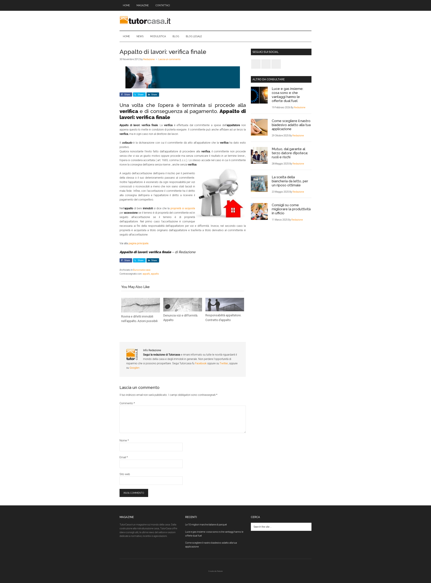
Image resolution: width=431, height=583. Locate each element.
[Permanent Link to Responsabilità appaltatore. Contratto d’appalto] (224, 300)
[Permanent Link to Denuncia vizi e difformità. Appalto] (182, 300)
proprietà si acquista (183, 208)
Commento (127, 403)
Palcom (220, 571)
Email (124, 457)
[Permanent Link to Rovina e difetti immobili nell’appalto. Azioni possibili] (140, 300)
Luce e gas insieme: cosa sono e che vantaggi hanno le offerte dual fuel (287, 95)
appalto (155, 273)
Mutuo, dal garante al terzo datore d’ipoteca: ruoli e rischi (290, 153)
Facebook (201, 363)
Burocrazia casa (141, 270)
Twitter (224, 363)
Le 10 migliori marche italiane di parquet (206, 524)
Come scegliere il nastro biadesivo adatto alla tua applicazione (291, 125)
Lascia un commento (169, 59)
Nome (124, 440)
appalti (146, 273)
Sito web (125, 474)
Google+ (135, 367)
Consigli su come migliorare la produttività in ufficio (291, 209)
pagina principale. (139, 243)
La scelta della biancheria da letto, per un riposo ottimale (290, 181)
